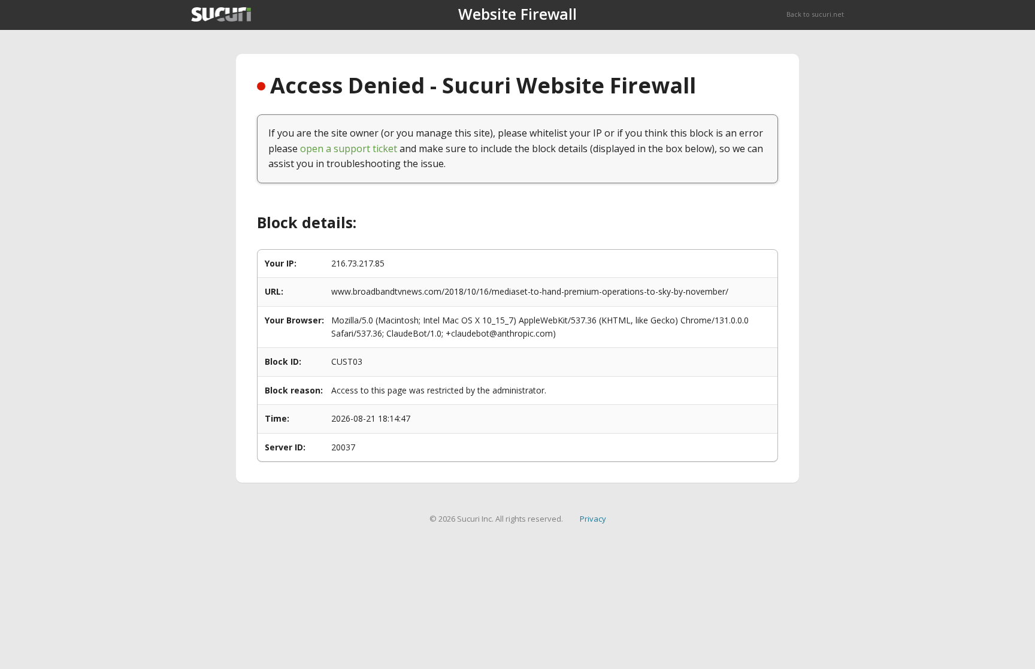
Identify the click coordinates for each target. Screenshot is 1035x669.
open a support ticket (348, 148)
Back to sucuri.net (815, 14)
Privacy (593, 518)
